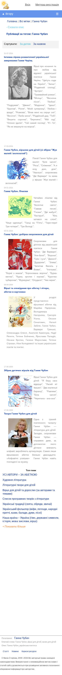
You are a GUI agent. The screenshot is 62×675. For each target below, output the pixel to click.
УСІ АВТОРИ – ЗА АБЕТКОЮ (20, 474)
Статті (6, 651)
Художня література (14, 480)
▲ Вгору (7, 13)
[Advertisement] (17, 582)
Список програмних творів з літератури (26, 498)
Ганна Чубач (21, 638)
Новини (15, 651)
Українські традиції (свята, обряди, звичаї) (27, 504)
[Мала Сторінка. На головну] (4, 8)
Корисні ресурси (29, 651)
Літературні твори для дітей (19, 485)
